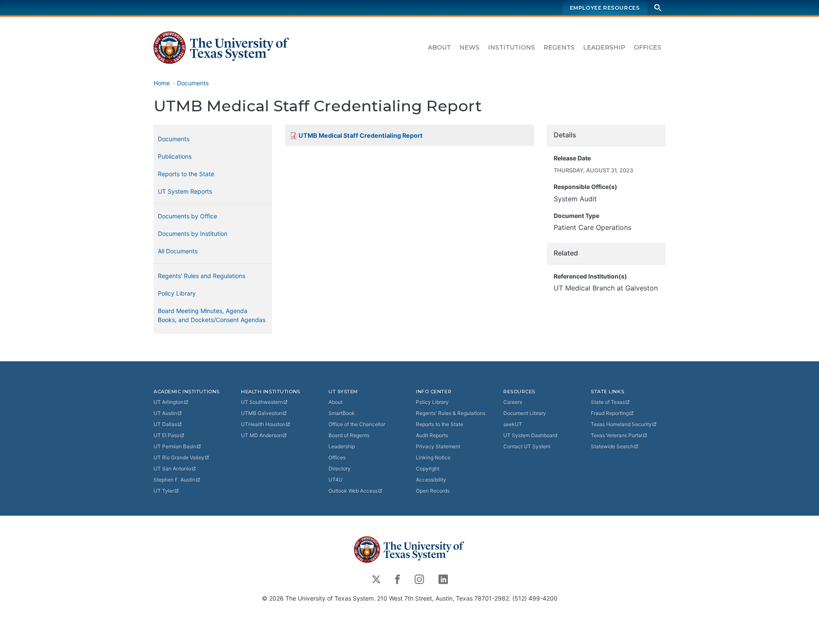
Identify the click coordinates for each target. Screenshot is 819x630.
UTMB (261, 413)
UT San (172, 468)
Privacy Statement (438, 446)
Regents (559, 47)
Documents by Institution (192, 233)
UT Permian (175, 446)
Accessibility (431, 479)
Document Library (524, 413)
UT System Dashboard (530, 435)
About (439, 47)
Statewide (612, 446)
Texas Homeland (621, 424)
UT (168, 402)
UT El (167, 435)
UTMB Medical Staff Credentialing (361, 135)
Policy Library (177, 293)
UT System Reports (185, 191)
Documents (193, 83)
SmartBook (341, 413)
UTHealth (263, 424)
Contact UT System (526, 446)
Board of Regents (348, 435)
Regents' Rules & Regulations (450, 413)
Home (162, 83)
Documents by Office (187, 216)
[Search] (657, 7)
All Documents (177, 251)
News (469, 47)
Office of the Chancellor (356, 424)
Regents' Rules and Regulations (201, 275)
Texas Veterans (616, 435)
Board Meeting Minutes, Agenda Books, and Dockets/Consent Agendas (211, 315)
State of (608, 402)
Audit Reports (432, 435)
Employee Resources (605, 8)
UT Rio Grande (179, 457)
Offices (647, 47)
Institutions (511, 47)
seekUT (512, 424)
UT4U (335, 479)
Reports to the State (186, 173)
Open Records (433, 491)
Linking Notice (433, 457)
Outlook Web (353, 491)
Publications (175, 156)
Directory (339, 468)
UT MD (261, 435)
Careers (512, 402)
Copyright (427, 468)
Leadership (604, 47)
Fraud (610, 413)
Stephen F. (174, 479)
